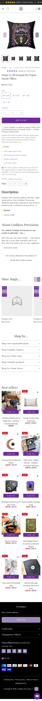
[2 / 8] (13, 58)
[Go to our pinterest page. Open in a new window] (25, 651)
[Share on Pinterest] (26, 184)
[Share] (10, 184)
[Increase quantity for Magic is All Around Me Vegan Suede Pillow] (21, 113)
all (10, 67)
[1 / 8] (5, 58)
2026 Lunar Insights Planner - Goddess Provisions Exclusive (31, 463)
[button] (21, 260)
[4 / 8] (29, 58)
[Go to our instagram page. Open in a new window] (9, 651)
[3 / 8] (21, 58)
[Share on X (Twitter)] (20, 184)
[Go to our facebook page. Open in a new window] (4, 651)
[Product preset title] (17, 301)
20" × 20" (6, 102)
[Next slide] (37, 35)
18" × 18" (26, 96)
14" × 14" (6, 96)
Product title (7, 319)
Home (4, 67)
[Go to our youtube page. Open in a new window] (20, 651)
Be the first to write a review (21, 260)
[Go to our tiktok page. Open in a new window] (14, 651)
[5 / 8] (36, 58)
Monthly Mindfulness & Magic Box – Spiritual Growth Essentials (11, 421)
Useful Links (7, 629)
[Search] (8, 9)
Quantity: (5, 108)
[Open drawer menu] (3, 9)
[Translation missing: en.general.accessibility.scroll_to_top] (36, 689)
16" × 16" (16, 96)
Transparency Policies (11, 634)
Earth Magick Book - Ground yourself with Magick (31, 544)
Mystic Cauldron (11, 541)
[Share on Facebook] (15, 184)
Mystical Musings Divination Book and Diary (31, 586)
